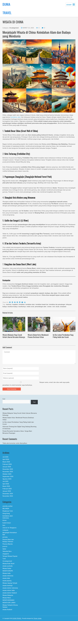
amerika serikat (7, 506)
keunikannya (22, 306)
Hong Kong (6, 513)
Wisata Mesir (7, 598)
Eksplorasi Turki (8, 511)
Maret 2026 (6, 462)
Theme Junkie (37, 618)
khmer (5, 520)
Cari (4, 399)
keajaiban (15, 304)
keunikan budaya (13, 306)
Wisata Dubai (7, 568)
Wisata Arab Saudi (8, 563)
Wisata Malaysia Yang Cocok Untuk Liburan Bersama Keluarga (14, 336)
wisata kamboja (7, 585)
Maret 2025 (6, 486)
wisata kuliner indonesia (10, 588)
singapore (6, 554)
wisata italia (6, 578)
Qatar (4, 549)
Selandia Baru (7, 551)
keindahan (22, 304)
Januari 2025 (7, 491)
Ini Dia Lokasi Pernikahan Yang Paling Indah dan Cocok (63, 336)
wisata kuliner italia (9, 590)
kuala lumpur (7, 523)
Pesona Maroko (8, 544)
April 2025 (6, 484)
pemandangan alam (40, 306)
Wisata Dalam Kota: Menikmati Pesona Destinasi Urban (38, 336)
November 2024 (8, 496)
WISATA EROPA (8, 571)
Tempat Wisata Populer (10, 556)
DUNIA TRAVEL (17, 618)
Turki (4, 558)
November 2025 (8, 471)
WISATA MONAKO (8, 600)
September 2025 (8, 476)
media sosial (30, 306)
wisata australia (7, 566)
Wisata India (6, 573)
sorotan (49, 306)
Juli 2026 (5, 457)
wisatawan (63, 306)
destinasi (8, 304)
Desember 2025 (8, 469)
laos (4, 525)
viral (53, 306)
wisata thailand (7, 609)
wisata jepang (7, 580)
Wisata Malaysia (8, 595)
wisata (57, 306)
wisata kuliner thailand (10, 593)
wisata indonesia (8, 576)
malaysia (5, 530)
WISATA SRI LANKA (9, 602)
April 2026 (6, 459)
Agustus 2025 (7, 479)
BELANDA (6, 508)
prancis (5, 546)
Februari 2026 (7, 464)
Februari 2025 (7, 488)
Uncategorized (14, 28)
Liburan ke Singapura (9, 527)
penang (5, 537)
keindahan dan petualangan (57, 304)
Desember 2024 (8, 493)
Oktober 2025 (7, 474)
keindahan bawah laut (42, 304)
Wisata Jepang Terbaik (10, 583)
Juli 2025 (5, 481)
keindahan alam (16, 117)
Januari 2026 (7, 466)
